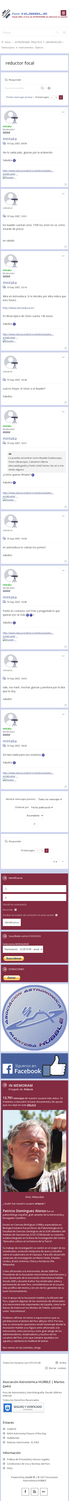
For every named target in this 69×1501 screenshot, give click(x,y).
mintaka (10, 138)
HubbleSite (13, 1438)
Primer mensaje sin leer (19, 97)
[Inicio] (34, 13)
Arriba (62, 1362)
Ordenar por (22, 807)
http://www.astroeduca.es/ (18, 308)
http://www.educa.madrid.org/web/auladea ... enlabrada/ (28, 172)
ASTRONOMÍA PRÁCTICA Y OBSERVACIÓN (38, 42)
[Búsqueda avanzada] (64, 32)
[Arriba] (65, 184)
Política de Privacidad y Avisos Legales (28, 1459)
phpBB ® (30, 1477)
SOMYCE (11, 1429)
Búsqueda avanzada (49, 88)
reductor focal (20, 63)
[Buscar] (57, 32)
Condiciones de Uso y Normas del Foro (28, 1463)
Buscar (42, 88)
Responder (15, 79)
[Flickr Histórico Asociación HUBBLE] (43, 1491)
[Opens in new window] (9, 177)
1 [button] (56, 97)
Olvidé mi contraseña (14, 904)
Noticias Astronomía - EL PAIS (23, 1442)
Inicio (8, 42)
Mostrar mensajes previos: (21, 799)
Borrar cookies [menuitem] (57, 1368)
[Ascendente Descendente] (34, 815)
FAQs (10, 1468)
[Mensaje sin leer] (5, 143)
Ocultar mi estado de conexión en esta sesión (28, 915)
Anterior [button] (51, 97)
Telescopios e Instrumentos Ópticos (22, 47)
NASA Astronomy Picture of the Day (26, 1433)
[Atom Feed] (34, 1491)
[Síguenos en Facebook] (25, 1491)
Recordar (8, 909)
